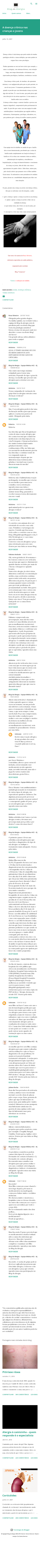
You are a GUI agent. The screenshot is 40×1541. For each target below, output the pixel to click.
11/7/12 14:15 (21, 757)
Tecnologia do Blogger (21, 1530)
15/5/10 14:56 (20, 424)
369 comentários (22, 1394)
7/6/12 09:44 (14, 697)
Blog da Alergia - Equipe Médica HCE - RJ (23, 365)
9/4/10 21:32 (14, 406)
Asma (15, 290)
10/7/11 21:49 (14, 520)
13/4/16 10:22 (21, 1003)
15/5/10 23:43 (14, 475)
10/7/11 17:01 (21, 504)
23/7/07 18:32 (24, 315)
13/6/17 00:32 (21, 1181)
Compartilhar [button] (8, 300)
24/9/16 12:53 (27, 734)
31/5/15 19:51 (14, 961)
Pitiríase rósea (11, 1372)
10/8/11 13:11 (14, 614)
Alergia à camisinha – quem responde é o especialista (19, 1433)
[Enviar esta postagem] (3, 297)
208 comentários (22, 1518)
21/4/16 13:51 (14, 1124)
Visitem (12, 281)
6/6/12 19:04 (21, 660)
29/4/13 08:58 (21, 814)
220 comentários (22, 1458)
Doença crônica (24, 290)
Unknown (18, 734)
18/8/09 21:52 (21, 347)
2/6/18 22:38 (14, 1259)
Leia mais (34, 1394)
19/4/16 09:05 (24, 1087)
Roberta (11, 424)
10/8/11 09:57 (27, 554)
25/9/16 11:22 (14, 1149)
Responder (13, 342)
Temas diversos (8, 293)
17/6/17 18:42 (14, 1229)
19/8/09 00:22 (14, 368)
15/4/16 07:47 (14, 1044)
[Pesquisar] (31, 3)
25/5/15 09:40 (21, 857)
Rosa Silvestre (14, 315)
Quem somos (16, 13)
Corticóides (9, 1495)
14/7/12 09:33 (14, 785)
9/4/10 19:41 (21, 388)
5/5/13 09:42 (14, 835)
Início (4, 13)
